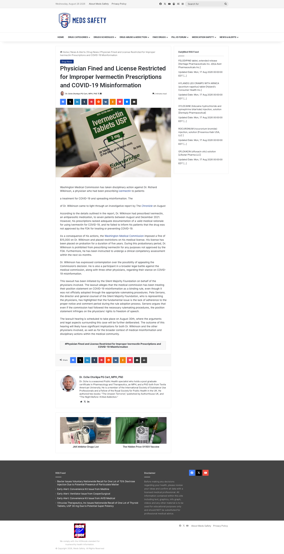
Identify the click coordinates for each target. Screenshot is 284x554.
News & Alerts (228, 37)
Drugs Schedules (104, 37)
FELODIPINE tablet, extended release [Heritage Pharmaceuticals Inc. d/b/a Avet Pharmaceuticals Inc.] (199, 64)
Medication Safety (203, 37)
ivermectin (125, 190)
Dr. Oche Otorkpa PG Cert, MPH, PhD (81, 94)
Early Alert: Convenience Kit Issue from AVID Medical (86, 498)
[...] (185, 75)
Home (61, 37)
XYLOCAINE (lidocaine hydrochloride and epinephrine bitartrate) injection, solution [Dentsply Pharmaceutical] (199, 109)
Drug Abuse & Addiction (133, 37)
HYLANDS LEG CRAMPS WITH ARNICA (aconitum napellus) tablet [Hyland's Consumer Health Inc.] (198, 86)
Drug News (93, 52)
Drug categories (78, 37)
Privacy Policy (119, 3)
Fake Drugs (159, 37)
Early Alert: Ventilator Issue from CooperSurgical (83, 493)
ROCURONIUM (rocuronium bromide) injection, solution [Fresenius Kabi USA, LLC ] (199, 132)
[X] (85, 401)
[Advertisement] (171, 17)
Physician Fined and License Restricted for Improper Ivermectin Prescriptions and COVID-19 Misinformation (113, 345)
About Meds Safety (99, 3)
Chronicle (147, 205)
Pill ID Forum (178, 37)
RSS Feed (60, 473)
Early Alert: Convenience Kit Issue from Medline (83, 489)
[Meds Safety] (82, 20)
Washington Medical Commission (124, 235)
